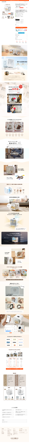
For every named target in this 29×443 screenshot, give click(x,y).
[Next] (13, 9)
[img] (26, 7)
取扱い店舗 (3, 432)
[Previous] (1, 9)
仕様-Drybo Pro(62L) (17, 35)
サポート (9, 428)
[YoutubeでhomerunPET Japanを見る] (16, 438)
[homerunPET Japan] (4, 1)
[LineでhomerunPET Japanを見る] (17, 438)
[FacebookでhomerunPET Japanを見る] (13, 438)
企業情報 (3, 428)
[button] (24, 1)
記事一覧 (3, 431)
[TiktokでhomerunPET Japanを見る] (12, 438)
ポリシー (14, 428)
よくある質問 (16, 36)
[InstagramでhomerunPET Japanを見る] (11, 438)
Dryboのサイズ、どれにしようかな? (18, 39)
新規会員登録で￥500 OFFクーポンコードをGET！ (14, 0)
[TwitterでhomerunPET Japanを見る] (15, 438)
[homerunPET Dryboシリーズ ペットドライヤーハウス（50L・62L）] (3, 17)
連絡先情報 (3, 433)
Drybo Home (9, 435)
